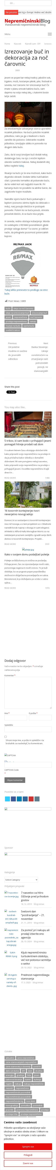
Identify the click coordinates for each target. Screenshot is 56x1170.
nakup (18, 1083)
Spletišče (9, 725)
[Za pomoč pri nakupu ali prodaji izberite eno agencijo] (12, 930)
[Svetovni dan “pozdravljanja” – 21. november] (12, 911)
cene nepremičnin (25, 1057)
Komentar (10, 675)
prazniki (9, 1109)
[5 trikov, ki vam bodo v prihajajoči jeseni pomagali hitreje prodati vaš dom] (28, 413)
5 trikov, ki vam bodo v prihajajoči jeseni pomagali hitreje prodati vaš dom (28, 442)
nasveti (9, 1088)
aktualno (10, 1057)
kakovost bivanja (14, 1079)
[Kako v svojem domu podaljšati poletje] (28, 549)
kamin (28, 1079)
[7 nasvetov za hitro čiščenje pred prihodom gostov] (12, 892)
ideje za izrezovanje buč (17, 312)
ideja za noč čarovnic (23, 308)
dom (30, 1070)
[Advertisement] (28, 626)
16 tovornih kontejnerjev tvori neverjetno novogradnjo (22, 512)
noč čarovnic (36, 317)
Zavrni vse (28, 1163)
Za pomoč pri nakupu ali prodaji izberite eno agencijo (35, 933)
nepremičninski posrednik (18, 1092)
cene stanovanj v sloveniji (18, 1066)
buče (8, 308)
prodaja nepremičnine (16, 321)
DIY (23, 1070)
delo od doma (12, 1070)
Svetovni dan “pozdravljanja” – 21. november (32, 915)
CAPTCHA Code (12, 770)
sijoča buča (28, 325)
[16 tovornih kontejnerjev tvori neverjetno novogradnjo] (28, 483)
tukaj (21, 165)
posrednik (37, 1105)
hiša (29, 1075)
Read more (10, 477)
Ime (7, 713)
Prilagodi (28, 1154)
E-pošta (33, 713)
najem (9, 1083)
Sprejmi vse (28, 1146)
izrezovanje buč (39, 312)
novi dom (30, 1101)
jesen (8, 317)
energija (10, 1075)
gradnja (20, 1075)
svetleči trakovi (13, 330)
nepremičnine (20, 317)
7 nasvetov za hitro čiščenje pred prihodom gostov (35, 896)
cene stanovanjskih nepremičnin (21, 1062)
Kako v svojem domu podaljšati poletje (27, 554)
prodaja (45, 1109)
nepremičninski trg (14, 1101)
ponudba (25, 1105)
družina (38, 1070)
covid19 (36, 1066)
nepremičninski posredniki (18, 1096)
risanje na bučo (13, 325)
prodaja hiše (12, 1114)
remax (33, 321)
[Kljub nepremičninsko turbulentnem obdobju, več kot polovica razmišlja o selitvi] (12, 952)
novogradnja (12, 1105)
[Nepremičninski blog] (28, 23)
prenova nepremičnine (27, 1109)
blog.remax (39, 904)
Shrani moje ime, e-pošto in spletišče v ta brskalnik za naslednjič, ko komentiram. (25, 742)
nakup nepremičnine (34, 1083)
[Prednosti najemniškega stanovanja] (12, 975)
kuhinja (37, 1079)
